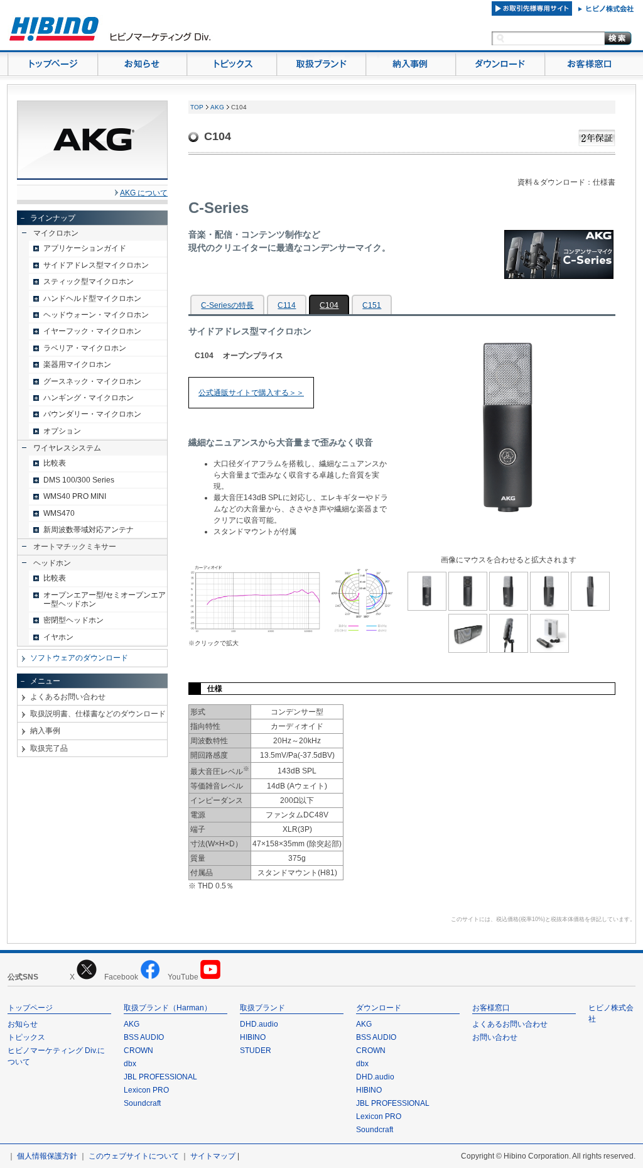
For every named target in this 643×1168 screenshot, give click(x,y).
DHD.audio (259, 1024)
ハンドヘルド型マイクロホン (92, 298)
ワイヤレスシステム (67, 448)
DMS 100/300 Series (78, 480)
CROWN (138, 1050)
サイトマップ (212, 1156)
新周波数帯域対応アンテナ (88, 529)
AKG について (144, 192)
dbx (130, 1063)
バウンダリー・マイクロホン (92, 414)
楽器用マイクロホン (77, 364)
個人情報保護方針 (47, 1156)
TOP (196, 107)
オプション (62, 431)
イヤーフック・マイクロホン (92, 331)
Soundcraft (142, 1103)
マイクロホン (55, 233)
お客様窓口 (491, 1007)
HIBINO (253, 1037)
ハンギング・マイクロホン (88, 397)
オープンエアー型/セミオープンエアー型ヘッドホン (104, 599)
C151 (371, 305)
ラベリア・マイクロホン (84, 348)
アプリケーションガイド (84, 248)
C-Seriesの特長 (227, 305)
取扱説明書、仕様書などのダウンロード (98, 713)
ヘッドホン (52, 563)
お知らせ (23, 1024)
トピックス (26, 1037)
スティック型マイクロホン (88, 281)
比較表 (54, 463)
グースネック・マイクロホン (92, 381)
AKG (217, 107)
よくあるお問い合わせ (67, 696)
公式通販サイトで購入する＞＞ (251, 392)
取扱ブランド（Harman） (168, 1007)
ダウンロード (378, 1007)
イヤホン (58, 637)
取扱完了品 (49, 748)
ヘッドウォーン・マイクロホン (96, 314)
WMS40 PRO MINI (74, 496)
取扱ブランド (262, 1007)
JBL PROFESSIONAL (160, 1076)
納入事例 (45, 730)
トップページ (30, 1007)
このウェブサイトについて (134, 1156)
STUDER (255, 1050)
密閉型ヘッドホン (73, 620)
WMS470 (59, 513)
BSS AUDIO (144, 1037)
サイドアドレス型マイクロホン (96, 265)
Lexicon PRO (146, 1090)
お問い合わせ (494, 1037)
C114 (287, 305)
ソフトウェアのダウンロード (79, 657)
